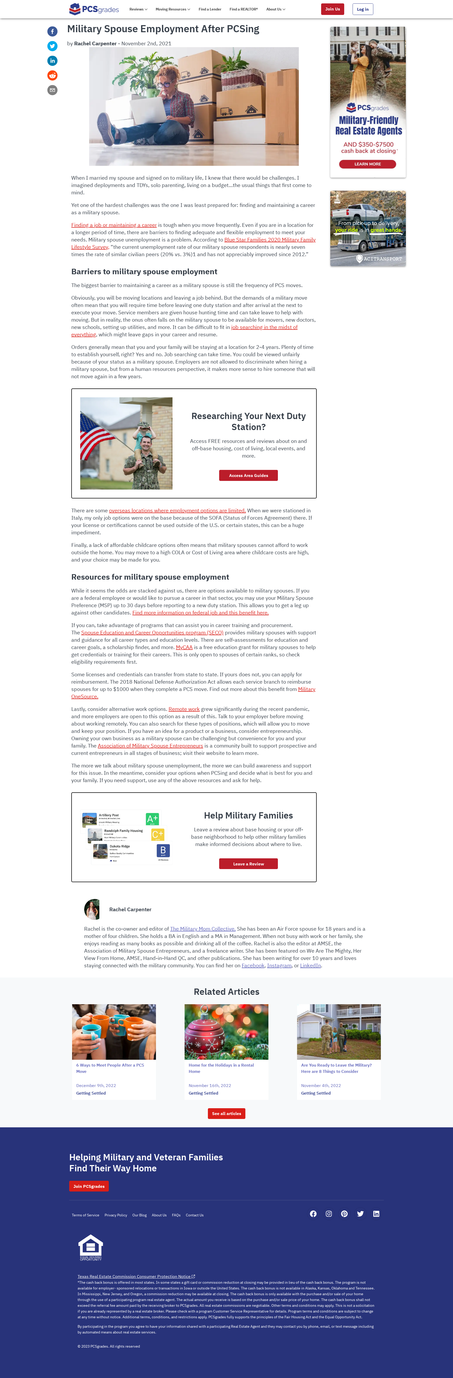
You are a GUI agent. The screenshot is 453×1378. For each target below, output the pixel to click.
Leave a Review (248, 863)
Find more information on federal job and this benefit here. (200, 612)
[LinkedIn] (376, 1213)
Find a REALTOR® (244, 9)
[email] (52, 90)
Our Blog (139, 1215)
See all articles (226, 1113)
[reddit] (52, 75)
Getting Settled (91, 1093)
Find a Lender (210, 9)
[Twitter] (360, 1213)
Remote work (184, 708)
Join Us (332, 9)
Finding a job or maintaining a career (114, 224)
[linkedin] (52, 61)
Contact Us (195, 1215)
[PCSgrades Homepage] (94, 9)
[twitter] (52, 46)
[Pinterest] (344, 1213)
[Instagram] (329, 1213)
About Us (159, 1215)
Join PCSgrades (89, 1186)
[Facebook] (313, 1213)
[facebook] (52, 31)
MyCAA (184, 647)
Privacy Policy (116, 1215)
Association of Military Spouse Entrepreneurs (150, 745)
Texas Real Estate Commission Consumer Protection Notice (134, 1276)
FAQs (176, 1215)
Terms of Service (85, 1215)
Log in (363, 9)
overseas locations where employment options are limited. (177, 510)
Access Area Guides (248, 475)
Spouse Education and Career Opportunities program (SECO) (152, 632)
